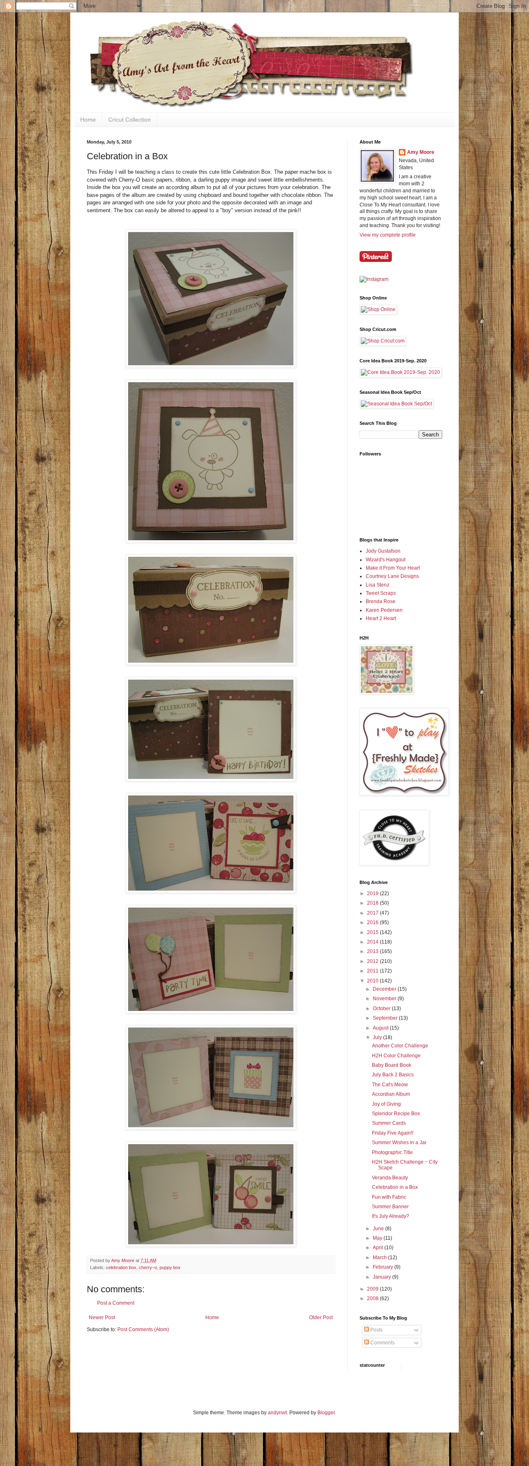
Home (88, 119)
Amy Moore (420, 152)
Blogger (326, 1413)
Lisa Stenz (377, 585)
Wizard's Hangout (385, 560)
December (385, 989)
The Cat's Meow (390, 1085)
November (385, 998)
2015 (373, 932)
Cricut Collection (129, 119)
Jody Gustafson (383, 551)
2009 (373, 1289)
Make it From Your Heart (393, 568)
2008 (373, 1298)
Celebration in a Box (395, 1187)
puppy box (170, 1267)
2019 (373, 893)
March (380, 1257)
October (382, 1008)
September (386, 1018)
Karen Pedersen (384, 610)
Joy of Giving (386, 1104)
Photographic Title (392, 1152)
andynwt (277, 1413)
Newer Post (102, 1317)
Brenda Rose (381, 601)
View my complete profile (388, 235)
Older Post (321, 1317)
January (382, 1277)
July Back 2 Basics (393, 1075)
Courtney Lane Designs (392, 576)
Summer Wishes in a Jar (399, 1142)
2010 (373, 981)
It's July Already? (390, 1216)
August (381, 1028)
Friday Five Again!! (392, 1133)
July (378, 1037)
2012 (373, 961)
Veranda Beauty (390, 1178)
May (378, 1238)
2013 (373, 951)
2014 (373, 942)
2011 (373, 971)
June (379, 1228)
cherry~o (148, 1267)
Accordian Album (391, 1094)
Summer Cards (389, 1123)
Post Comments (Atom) (143, 1329)
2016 (373, 922)
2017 (373, 913)
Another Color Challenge (400, 1046)
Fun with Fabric (389, 1197)
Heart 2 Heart (381, 618)
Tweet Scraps (381, 593)
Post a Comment (115, 1303)
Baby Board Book (391, 1065)
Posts (376, 1330)
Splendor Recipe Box (396, 1113)
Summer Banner (390, 1207)
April (378, 1247)
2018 (373, 903)
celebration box (121, 1267)
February (383, 1267)
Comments (382, 1343)
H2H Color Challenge (396, 1056)
